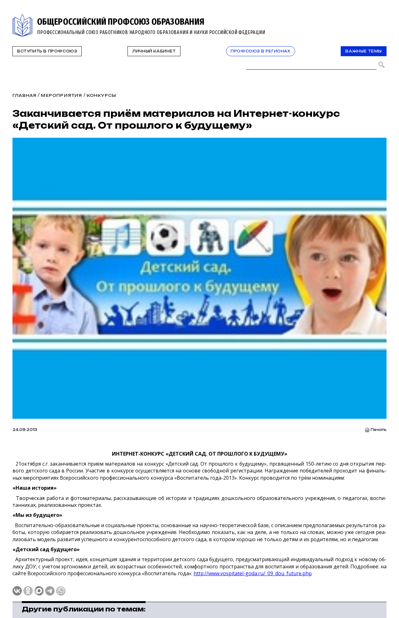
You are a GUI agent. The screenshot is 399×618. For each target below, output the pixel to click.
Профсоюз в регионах (260, 51)
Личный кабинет (153, 51)
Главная (24, 95)
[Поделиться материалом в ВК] (17, 591)
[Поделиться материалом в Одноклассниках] (28, 591)
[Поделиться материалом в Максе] (39, 591)
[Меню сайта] (381, 17)
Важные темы (363, 51)
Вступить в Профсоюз (47, 51)
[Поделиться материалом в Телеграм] (50, 591)
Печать (379, 430)
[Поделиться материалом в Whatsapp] (60, 591)
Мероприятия (61, 95)
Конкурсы (102, 95)
